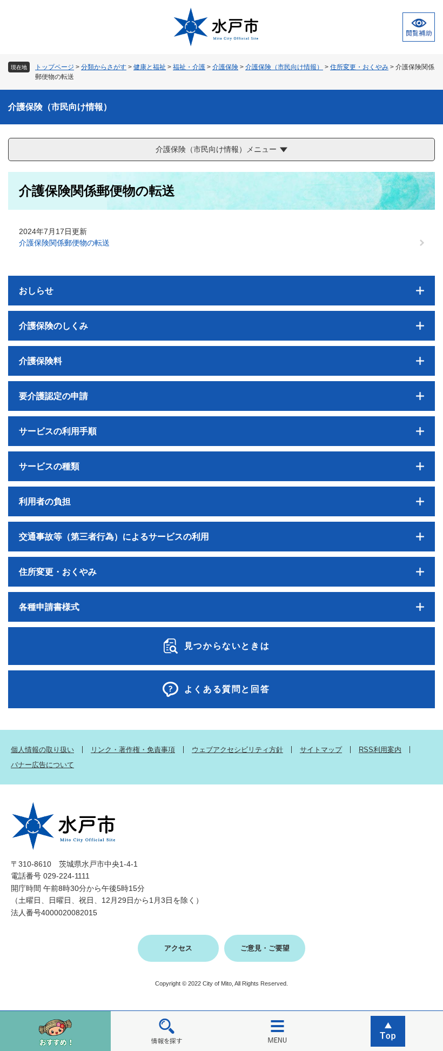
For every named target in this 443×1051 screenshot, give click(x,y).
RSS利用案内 (380, 749)
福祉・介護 (189, 67)
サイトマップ (321, 749)
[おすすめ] (55, 1030)
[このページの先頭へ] (387, 1030)
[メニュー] (277, 1030)
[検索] (166, 1030)
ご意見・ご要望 (265, 948)
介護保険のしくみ (53, 325)
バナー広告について (42, 764)
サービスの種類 (49, 466)
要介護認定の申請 (53, 396)
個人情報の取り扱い (42, 749)
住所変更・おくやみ (359, 67)
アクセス (178, 948)
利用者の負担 (45, 501)
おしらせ (36, 290)
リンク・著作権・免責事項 (133, 749)
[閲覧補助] (418, 27)
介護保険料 (40, 360)
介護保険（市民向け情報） (284, 67)
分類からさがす (103, 67)
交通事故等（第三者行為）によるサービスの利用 (114, 536)
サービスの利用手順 (58, 431)
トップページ (54, 67)
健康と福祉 (149, 67)
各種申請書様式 (49, 606)
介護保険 (225, 67)
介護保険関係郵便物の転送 (64, 242)
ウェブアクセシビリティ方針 (237, 749)
